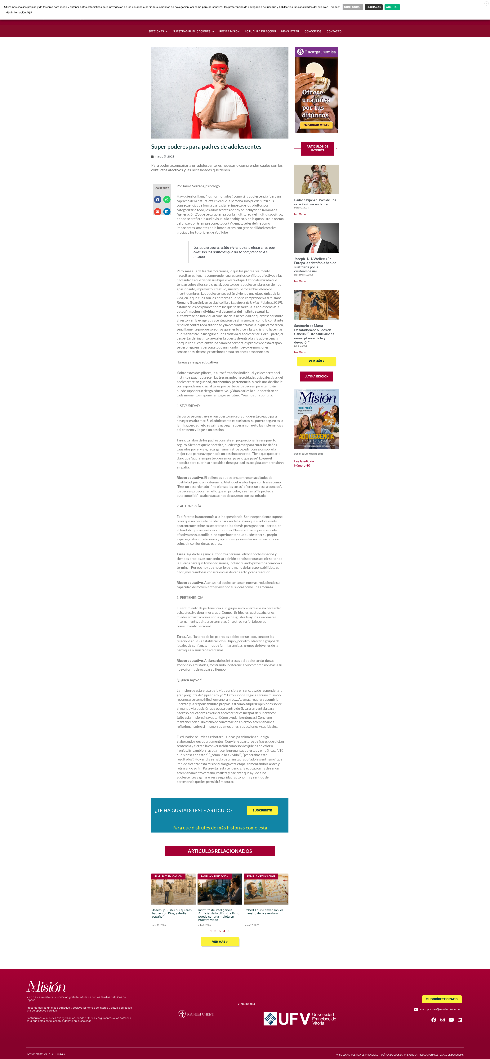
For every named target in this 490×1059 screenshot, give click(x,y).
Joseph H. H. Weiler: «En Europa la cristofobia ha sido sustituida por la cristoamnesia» (315, 265)
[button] (157, 199)
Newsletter (290, 31)
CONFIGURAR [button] (352, 7)
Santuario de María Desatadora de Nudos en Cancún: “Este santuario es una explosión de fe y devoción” (314, 333)
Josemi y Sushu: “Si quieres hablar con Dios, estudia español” (172, 913)
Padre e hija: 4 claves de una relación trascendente (315, 202)
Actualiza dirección (260, 31)
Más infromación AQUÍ (19, 12)
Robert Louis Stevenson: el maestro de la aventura (264, 911)
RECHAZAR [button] (374, 7)
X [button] (486, 3)
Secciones (156, 31)
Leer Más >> (300, 214)
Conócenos (313, 31)
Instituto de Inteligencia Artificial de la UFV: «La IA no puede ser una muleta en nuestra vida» (218, 915)
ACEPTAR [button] (392, 7)
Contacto (334, 31)
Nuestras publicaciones (191, 31)
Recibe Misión (229, 31)
